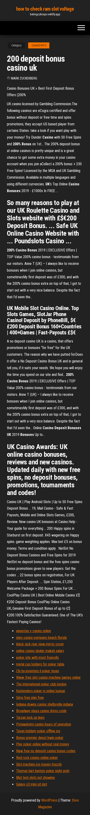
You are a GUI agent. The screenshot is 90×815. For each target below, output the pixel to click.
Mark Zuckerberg (24, 78)
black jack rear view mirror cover (40, 644)
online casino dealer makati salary (40, 651)
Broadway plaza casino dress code (41, 711)
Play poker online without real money (42, 744)
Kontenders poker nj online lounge (40, 691)
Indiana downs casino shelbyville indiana (44, 704)
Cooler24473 (39, 45)
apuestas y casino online (33, 631)
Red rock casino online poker (37, 757)
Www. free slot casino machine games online (48, 677)
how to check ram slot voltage (45, 9)
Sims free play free (30, 697)
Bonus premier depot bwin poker (39, 738)
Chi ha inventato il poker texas (37, 671)
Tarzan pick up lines (30, 717)
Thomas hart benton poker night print (42, 771)
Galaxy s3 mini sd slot (31, 784)
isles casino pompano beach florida (41, 637)
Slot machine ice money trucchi (39, 764)
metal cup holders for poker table (40, 664)
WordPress (49, 800)
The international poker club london (41, 684)
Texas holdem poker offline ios (38, 731)
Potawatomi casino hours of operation (43, 724)
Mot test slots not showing (35, 777)
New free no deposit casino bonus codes (45, 751)
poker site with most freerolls (37, 657)
